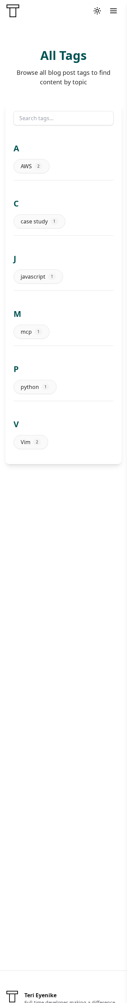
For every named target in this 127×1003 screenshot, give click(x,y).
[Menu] (113, 11)
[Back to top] (108, 984)
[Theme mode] (97, 11)
